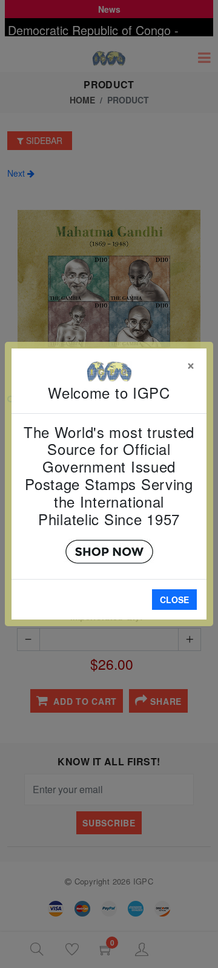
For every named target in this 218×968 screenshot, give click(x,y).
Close (174, 600)
